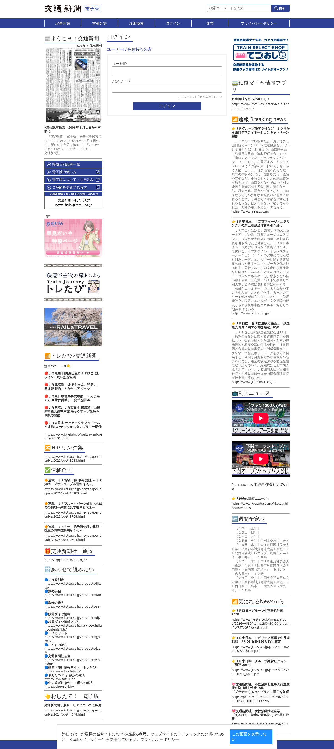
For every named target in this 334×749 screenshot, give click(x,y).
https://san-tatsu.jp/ (59, 679)
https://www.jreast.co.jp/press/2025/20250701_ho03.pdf (260, 672)
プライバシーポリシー (159, 739)
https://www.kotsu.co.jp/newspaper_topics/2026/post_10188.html (72, 491)
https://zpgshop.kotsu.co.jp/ (65, 560)
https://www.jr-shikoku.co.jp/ (254, 382)
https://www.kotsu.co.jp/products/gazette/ (72, 639)
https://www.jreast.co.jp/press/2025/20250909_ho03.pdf (260, 648)
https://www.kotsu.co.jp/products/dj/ (72, 618)
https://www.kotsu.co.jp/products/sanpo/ (73, 608)
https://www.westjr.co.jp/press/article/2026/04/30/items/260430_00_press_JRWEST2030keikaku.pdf (260, 623)
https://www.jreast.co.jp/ (250, 211)
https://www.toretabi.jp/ (62, 671)
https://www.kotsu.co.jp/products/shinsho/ (72, 662)
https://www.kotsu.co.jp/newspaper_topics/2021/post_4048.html (72, 712)
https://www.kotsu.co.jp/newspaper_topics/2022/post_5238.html (72, 458)
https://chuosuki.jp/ (59, 686)
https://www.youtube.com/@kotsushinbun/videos (260, 505)
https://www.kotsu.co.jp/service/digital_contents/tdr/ (73, 627)
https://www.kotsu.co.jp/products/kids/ (72, 650)
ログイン (167, 106)
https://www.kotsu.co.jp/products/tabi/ (72, 597)
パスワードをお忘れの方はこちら (198, 97)
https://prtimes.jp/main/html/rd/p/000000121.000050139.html (260, 699)
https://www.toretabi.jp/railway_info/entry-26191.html (73, 436)
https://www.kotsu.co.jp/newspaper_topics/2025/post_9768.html (72, 514)
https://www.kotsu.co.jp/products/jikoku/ (72, 585)
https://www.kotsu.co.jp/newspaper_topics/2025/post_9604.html (72, 537)
